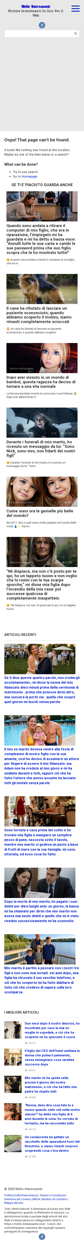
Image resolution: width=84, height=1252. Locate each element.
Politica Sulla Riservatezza (21, 1195)
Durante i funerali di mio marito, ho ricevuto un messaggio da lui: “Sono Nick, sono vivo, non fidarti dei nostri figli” (40, 448)
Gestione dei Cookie (17, 1199)
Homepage (29, 176)
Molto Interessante (35, 6)
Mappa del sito (13, 1202)
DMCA (36, 1199)
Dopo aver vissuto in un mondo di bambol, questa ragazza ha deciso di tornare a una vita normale (41, 382)
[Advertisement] (42, 87)
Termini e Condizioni (52, 1195)
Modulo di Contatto (54, 1199)
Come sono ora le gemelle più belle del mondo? (39, 513)
